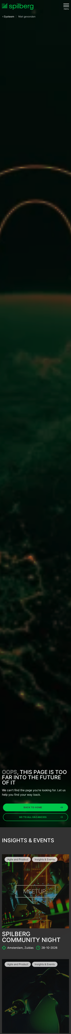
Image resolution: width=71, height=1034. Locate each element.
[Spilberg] (17, 6)
